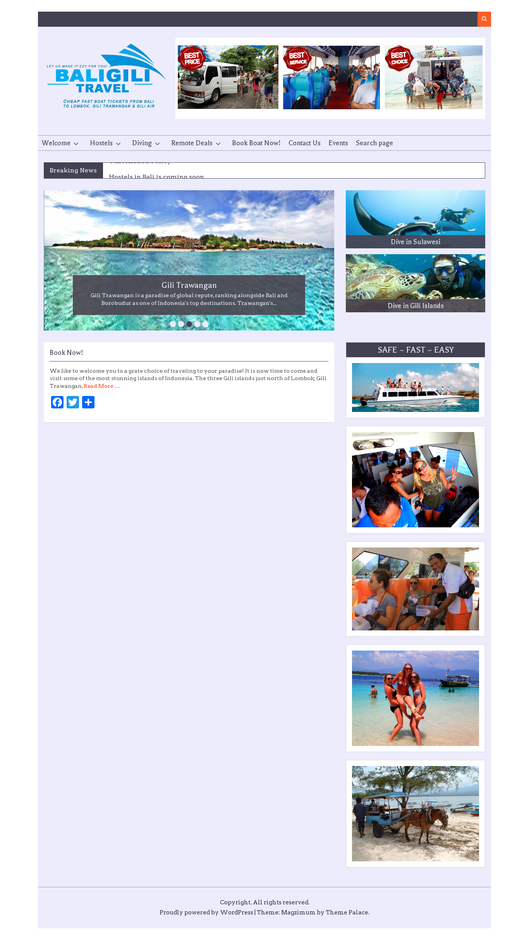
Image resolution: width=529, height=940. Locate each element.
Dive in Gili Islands (416, 306)
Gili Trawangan (189, 285)
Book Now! (66, 352)
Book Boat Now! (256, 143)
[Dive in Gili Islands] (415, 283)
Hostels (101, 143)
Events (338, 143)
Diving (142, 143)
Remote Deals (192, 143)
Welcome (56, 143)
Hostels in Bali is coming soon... (159, 170)
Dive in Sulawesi (415, 242)
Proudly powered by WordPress (206, 912)
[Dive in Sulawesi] (415, 219)
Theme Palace (347, 912)
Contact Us (305, 143)
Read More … (102, 386)
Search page (374, 143)
